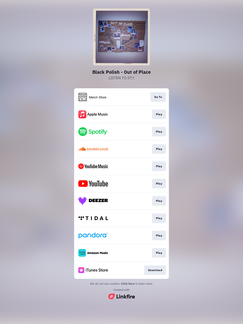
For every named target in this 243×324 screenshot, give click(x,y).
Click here (128, 283)
